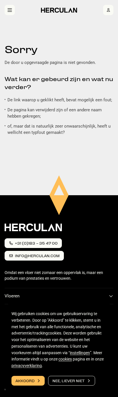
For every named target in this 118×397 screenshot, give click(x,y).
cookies (65, 359)
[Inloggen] (108, 10)
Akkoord (25, 380)
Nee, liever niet (68, 380)
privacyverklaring (26, 365)
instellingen (80, 352)
